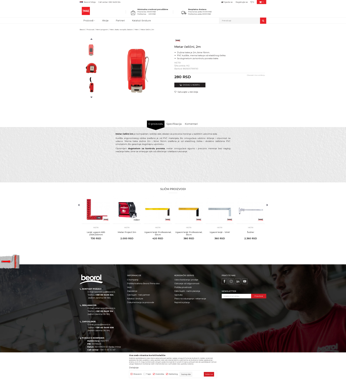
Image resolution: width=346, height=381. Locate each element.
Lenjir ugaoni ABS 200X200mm (96, 233)
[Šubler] (251, 210)
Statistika (159, 374)
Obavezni (137, 374)
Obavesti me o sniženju (256, 75)
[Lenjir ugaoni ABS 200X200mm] (96, 210)
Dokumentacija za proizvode (140, 302)
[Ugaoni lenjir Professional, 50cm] (158, 210)
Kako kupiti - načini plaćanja (187, 291)
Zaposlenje (132, 291)
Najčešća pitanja (182, 302)
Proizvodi (90, 29)
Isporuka (178, 295)
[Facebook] (224, 281)
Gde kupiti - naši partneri (138, 295)
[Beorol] (86, 11)
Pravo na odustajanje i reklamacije (190, 298)
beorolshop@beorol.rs (104, 292)
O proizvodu (155, 123)
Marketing (173, 374)
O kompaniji (132, 280)
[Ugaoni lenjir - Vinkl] (220, 210)
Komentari (191, 123)
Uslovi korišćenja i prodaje (186, 280)
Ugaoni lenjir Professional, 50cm (157, 233)
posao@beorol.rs (102, 324)
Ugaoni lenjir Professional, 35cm (188, 233)
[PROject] (136, 219)
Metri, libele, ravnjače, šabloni (121, 29)
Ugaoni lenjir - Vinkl (220, 232)
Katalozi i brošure (135, 298)
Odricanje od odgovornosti (186, 283)
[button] (242, 21)
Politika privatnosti (183, 287)
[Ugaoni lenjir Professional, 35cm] (189, 210)
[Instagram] (231, 281)
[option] (91, 50)
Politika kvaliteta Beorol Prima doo (143, 283)
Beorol (82, 29)
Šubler (250, 232)
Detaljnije (134, 367)
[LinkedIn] (238, 281)
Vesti (129, 287)
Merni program (102, 29)
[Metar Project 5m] (127, 210)
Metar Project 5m (127, 232)
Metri (137, 29)
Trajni (148, 374)
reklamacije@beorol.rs (104, 308)
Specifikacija (174, 123)
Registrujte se (242, 2)
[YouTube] (244, 281)
